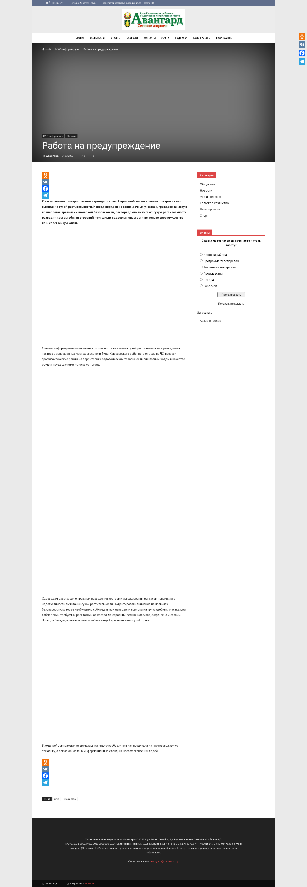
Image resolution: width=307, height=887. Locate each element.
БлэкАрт (89, 883)
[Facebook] (114, 188)
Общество (71, 136)
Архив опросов (210, 321)
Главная (80, 38)
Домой (46, 49)
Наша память (224, 38)
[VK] (114, 182)
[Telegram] (114, 195)
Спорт (204, 215)
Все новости (97, 38)
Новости (206, 190)
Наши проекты (201, 38)
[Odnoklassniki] (114, 175)
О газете (115, 38)
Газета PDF (149, 2)
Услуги (165, 38)
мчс (56, 798)
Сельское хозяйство (214, 203)
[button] (260, 38)
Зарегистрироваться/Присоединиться (122, 2)
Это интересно (210, 197)
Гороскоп (210, 286)
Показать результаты (231, 303)
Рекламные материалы (219, 267)
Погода (208, 280)
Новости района (215, 255)
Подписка (181, 38)
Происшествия (213, 273)
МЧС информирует (53, 136)
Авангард (52, 155)
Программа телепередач (221, 261)
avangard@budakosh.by (164, 861)
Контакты (150, 38)
